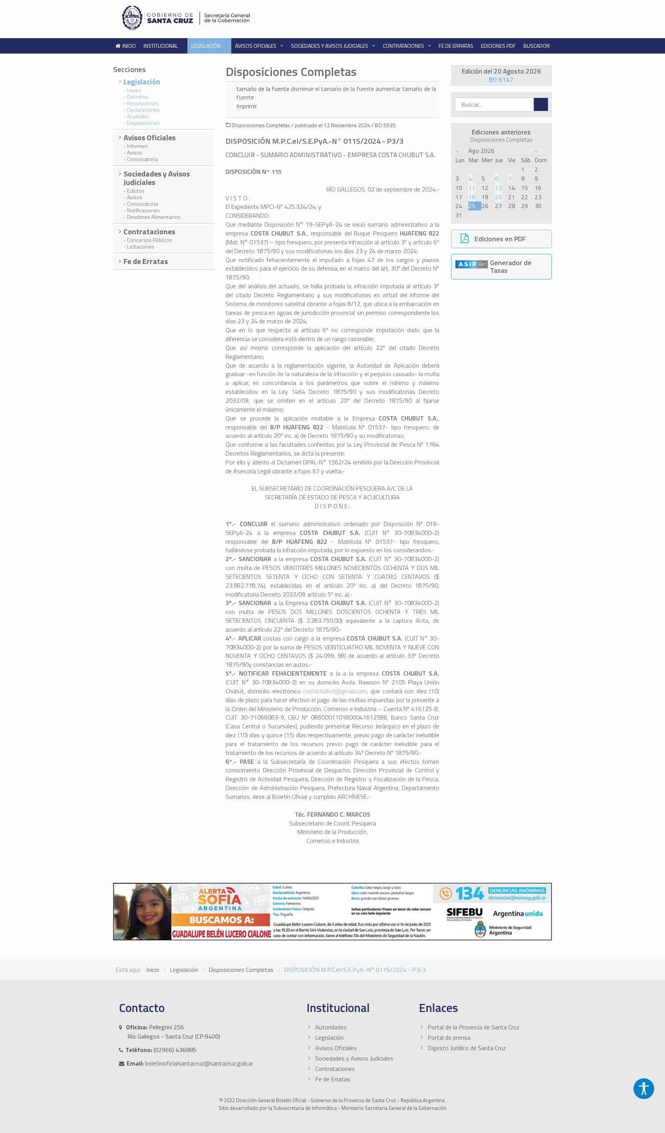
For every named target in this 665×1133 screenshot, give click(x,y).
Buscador (536, 46)
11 (471, 187)
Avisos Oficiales (256, 46)
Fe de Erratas (456, 46)
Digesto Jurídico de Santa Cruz (467, 1047)
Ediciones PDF (498, 46)
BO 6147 (501, 80)
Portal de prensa (449, 1037)
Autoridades (331, 1027)
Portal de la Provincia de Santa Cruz (474, 1027)
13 (498, 187)
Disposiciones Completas (241, 969)
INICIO (129, 46)
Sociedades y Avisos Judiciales (330, 46)
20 (498, 197)
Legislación (206, 46)
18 (471, 197)
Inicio (152, 969)
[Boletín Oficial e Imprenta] (223, 18)
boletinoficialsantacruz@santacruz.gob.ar (199, 1063)
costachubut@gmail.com (335, 691)
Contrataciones (404, 46)
